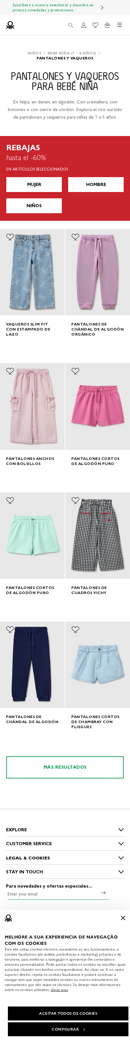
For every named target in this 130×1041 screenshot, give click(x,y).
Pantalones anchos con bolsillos (30, 461)
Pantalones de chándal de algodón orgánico (97, 329)
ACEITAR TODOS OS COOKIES (68, 1013)
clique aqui (59, 990)
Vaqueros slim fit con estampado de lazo (28, 329)
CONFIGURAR (65, 1029)
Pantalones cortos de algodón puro (95, 461)
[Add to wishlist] (10, 237)
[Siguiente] (102, 8)
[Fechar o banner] (123, 918)
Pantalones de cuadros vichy (89, 590)
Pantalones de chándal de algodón (32, 719)
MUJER (34, 184)
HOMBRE (96, 184)
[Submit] (103, 893)
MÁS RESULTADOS (65, 767)
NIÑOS (34, 205)
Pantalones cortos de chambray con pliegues (95, 721)
